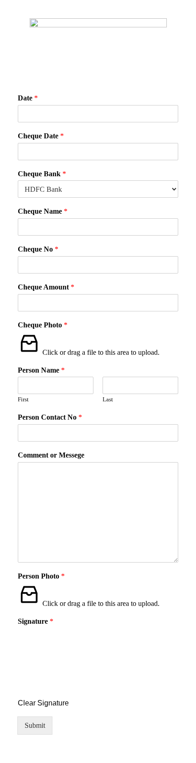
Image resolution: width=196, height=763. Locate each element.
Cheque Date (41, 136)
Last (108, 399)
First (23, 399)
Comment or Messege (51, 455)
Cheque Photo (42, 325)
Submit (35, 725)
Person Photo (41, 576)
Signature (35, 621)
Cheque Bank (42, 174)
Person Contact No (50, 417)
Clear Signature (43, 703)
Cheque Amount (46, 287)
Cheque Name (42, 211)
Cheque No (38, 249)
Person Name (41, 370)
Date (28, 98)
